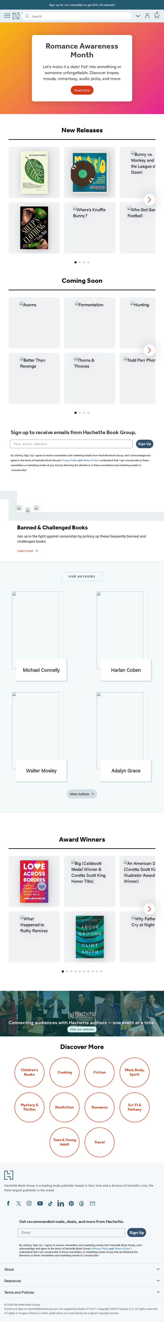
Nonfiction (64, 1107)
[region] (82, 200)
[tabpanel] (82, 205)
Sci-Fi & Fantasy (134, 1107)
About (9, 1269)
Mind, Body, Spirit (134, 1072)
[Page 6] (84, 971)
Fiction (100, 1072)
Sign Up (144, 444)
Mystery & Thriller (29, 1107)
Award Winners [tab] (82, 839)
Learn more (25, 550)
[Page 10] (101, 971)
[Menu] (7, 15)
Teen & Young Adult (64, 1142)
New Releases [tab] (82, 130)
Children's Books (29, 1072)
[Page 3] (84, 262)
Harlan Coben (126, 669)
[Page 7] (88, 971)
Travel (99, 1142)
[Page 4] (88, 262)
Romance (100, 1107)
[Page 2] (80, 262)
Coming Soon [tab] (82, 280)
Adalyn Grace (126, 770)
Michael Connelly (41, 669)
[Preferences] (138, 16)
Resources (12, 1280)
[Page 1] (75, 262)
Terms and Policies (19, 1292)
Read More (82, 90)
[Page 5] (80, 971)
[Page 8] (93, 971)
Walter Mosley (41, 770)
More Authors (79, 794)
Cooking (64, 1072)
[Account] (147, 16)
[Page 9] (97, 971)
